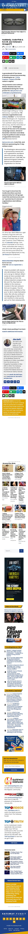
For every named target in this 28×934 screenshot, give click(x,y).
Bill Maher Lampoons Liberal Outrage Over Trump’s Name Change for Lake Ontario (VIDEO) (15, 667)
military (5, 117)
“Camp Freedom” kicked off (11, 78)
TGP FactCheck (9, 836)
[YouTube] (14, 922)
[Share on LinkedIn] (20, 57)
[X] (10, 919)
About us (10, 928)
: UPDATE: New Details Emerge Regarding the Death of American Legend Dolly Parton (15, 714)
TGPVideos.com (12, 810)
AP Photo (6, 254)
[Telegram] (20, 919)
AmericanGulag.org (13, 797)
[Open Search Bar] (21, 10)
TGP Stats (14, 843)
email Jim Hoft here (15, 374)
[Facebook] (14, 919)
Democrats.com (7, 142)
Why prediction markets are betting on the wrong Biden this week (16, 863)
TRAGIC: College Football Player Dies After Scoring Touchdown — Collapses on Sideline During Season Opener (14, 653)
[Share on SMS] (6, 61)
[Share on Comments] (3, 61)
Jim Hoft (17, 339)
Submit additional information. (12, 331)
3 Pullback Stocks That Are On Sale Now (16, 853)
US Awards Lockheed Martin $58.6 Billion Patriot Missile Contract (16, 858)
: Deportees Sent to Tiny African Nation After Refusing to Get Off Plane (15, 731)
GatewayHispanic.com (14, 786)
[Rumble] (17, 919)
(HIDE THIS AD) (17, 13)
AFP (4, 139)
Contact (17, 928)
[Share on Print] (13, 61)
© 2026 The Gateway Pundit (14, 925)
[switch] (26, 10)
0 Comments (11, 49)
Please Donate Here (14, 880)
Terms (10, 930)
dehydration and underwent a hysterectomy (12, 92)
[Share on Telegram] (17, 57)
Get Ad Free (16, 930)
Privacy (22, 928)
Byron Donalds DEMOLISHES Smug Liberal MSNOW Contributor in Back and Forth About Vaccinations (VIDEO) (15, 660)
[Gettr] (7, 919)
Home (5, 928)
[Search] (21, 551)
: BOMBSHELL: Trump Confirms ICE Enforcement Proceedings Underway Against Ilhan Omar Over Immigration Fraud (14, 707)
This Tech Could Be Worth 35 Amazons (15, 867)
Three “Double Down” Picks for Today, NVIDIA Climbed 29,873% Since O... (16, 872)
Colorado (9, 242)
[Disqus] (14, 438)
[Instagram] (24, 919)
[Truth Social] (4, 919)
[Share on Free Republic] (24, 57)
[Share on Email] (10, 61)
